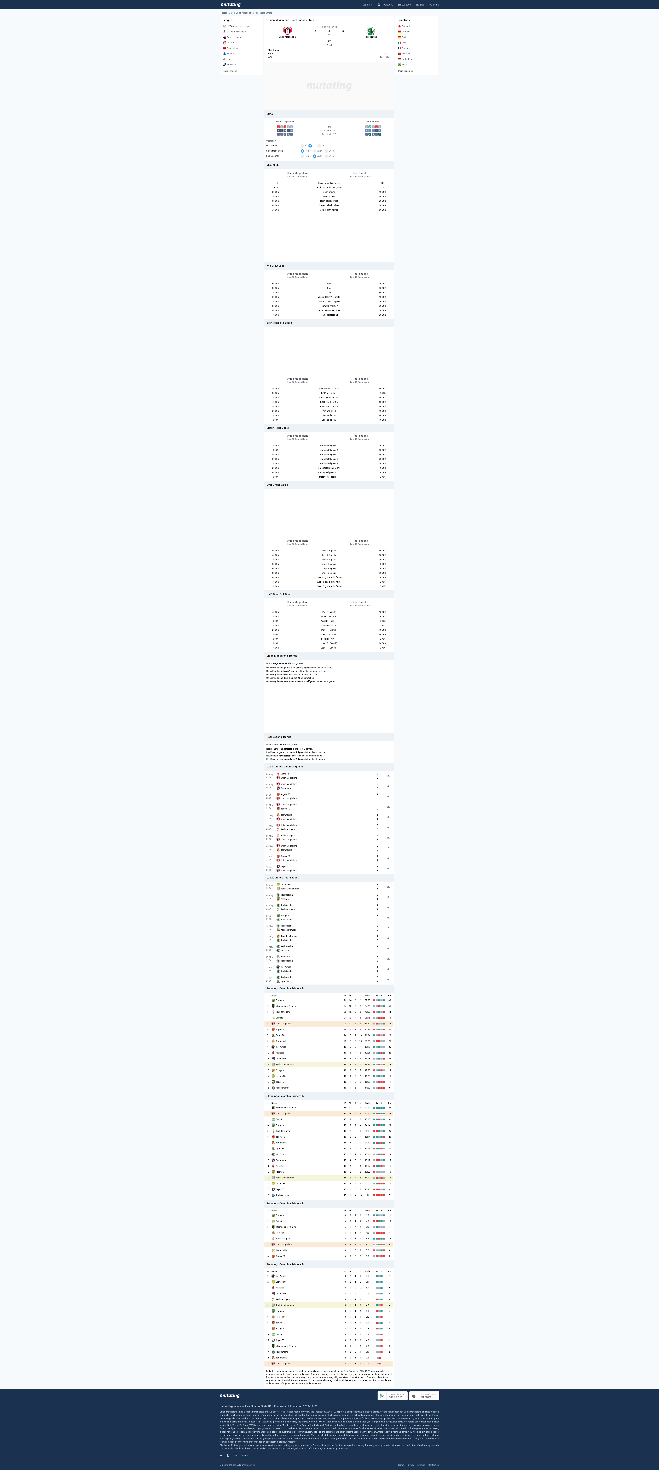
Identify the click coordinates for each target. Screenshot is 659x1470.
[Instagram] (238, 1455)
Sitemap (421, 1465)
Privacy (410, 1465)
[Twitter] (230, 1455)
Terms (401, 1465)
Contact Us (433, 1465)
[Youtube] (246, 1455)
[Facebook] (223, 1455)
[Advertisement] (329, 86)
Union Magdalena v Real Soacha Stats (254, 13)
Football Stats (227, 13)
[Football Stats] (231, 4)
